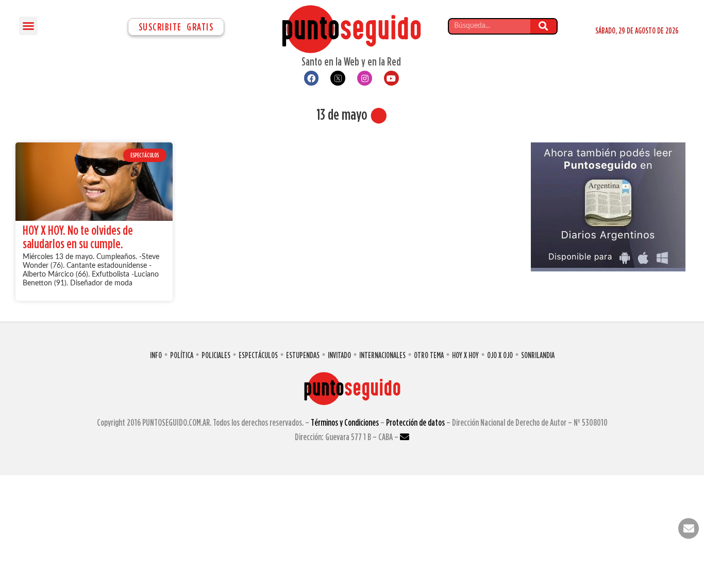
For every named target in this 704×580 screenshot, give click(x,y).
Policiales (216, 355)
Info (156, 355)
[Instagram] (364, 78)
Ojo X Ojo (500, 355)
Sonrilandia (538, 355)
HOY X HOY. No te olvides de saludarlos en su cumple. (78, 236)
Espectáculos (258, 355)
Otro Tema (429, 355)
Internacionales (382, 355)
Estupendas (303, 355)
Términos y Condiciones (345, 422)
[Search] (543, 26)
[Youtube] (391, 78)
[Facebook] (311, 78)
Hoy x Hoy (465, 355)
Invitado (339, 355)
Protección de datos (415, 422)
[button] (28, 26)
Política (181, 355)
